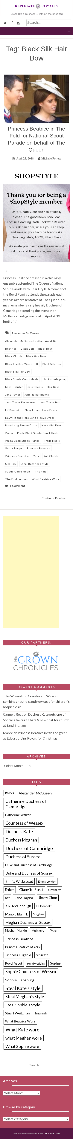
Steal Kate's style (23, 988)
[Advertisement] (31, 572)
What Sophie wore (22, 1046)
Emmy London (47, 881)
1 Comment (17, 485)
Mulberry (37, 931)
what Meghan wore (23, 1038)
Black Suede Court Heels (22, 379)
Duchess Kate (19, 831)
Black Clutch (13, 356)
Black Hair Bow (36, 356)
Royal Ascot (13, 963)
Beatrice (11, 348)
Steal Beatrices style (35, 463)
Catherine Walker (18, 815)
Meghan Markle (16, 930)
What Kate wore (22, 1029)
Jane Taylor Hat (49, 402)
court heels (35, 386)
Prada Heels (52, 440)
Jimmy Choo (48, 898)
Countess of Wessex (24, 823)
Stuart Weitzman (17, 1013)
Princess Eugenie (18, 955)
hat (7, 898)
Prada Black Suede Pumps (22, 440)
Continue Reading (54, 498)
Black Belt (27, 348)
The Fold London (16, 479)
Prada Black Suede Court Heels (38, 433)
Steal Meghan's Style (24, 996)
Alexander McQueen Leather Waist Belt (32, 341)
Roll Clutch (50, 456)
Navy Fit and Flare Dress (41, 410)
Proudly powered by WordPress (29, 1133)
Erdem (9, 890)
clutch (19, 386)
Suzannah (41, 1013)
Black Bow (45, 348)
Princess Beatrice (39, 448)
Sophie (55, 963)
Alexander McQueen (25, 333)
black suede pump (55, 379)
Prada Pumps (14, 448)
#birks (9, 793)
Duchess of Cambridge (29, 848)
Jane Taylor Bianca (37, 394)
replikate (42, 955)
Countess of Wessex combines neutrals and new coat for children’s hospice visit (36, 701)
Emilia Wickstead (19, 881)
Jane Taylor (12, 394)
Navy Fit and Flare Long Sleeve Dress (30, 417)
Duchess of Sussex (22, 856)
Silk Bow (10, 463)
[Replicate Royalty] (36, 9)
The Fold (41, 471)
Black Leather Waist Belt (21, 363)
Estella (56, 1133)
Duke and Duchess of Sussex (28, 873)
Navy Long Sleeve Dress (21, 425)
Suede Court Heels (18, 471)
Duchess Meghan (21, 839)
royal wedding (36, 963)
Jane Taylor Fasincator (20, 402)
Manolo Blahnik (16, 914)
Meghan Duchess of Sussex (28, 922)
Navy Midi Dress (52, 425)
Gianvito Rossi (31, 889)
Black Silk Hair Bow (18, 371)
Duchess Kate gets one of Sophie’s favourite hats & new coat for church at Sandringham (36, 719)
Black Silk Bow (52, 363)
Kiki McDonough (18, 906)
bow (8, 386)
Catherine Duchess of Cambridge (25, 804)
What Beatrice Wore (45, 479)
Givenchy (54, 889)
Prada (9, 433)
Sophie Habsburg (19, 980)
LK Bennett (13, 410)
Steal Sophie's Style (22, 1004)
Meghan (38, 914)
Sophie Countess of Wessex (30, 971)
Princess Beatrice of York (22, 456)
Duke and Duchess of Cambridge (29, 865)
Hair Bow (53, 386)
